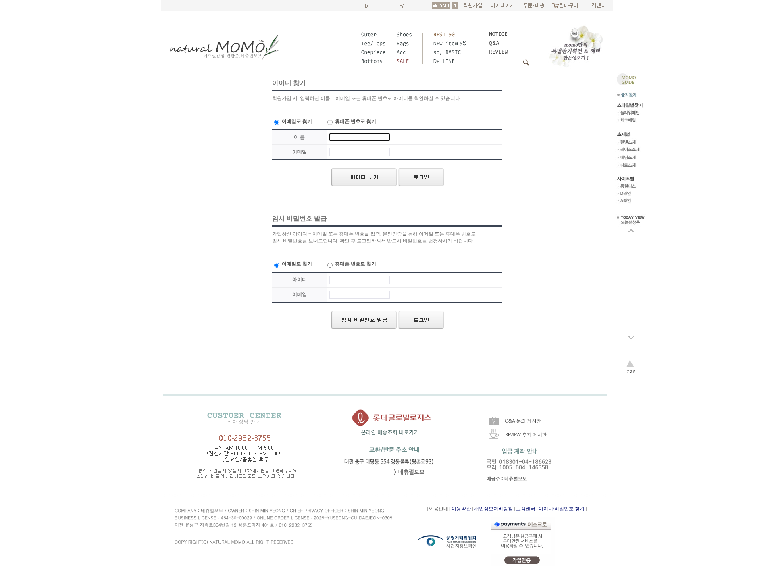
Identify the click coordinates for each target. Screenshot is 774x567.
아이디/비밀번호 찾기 (562, 508)
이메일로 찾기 (296, 121)
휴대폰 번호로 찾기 (355, 121)
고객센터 (525, 508)
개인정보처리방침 (493, 508)
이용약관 (461, 508)
